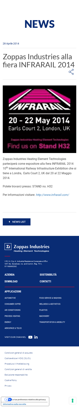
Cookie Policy (11, 380)
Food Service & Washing (50, 298)
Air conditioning (13, 310)
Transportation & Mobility (52, 322)
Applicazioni (13, 291)
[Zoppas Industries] (19, 7)
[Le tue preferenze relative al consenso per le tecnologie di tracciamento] (72, 400)
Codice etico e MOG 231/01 (18, 358)
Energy (8, 322)
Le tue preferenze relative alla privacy (29, 399)
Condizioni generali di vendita (18, 369)
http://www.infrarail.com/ (52, 195)
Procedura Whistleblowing (17, 363)
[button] (16, 221)
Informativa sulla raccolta (14, 404)
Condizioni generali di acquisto (19, 352)
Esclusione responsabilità (16, 374)
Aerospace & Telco (13, 328)
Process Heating (12, 316)
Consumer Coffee (13, 304)
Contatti (45, 281)
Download (11, 281)
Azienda (10, 274)
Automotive (10, 298)
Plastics (43, 310)
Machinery (44, 316)
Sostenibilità (48, 274)
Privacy (8, 385)
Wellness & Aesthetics (49, 304)
